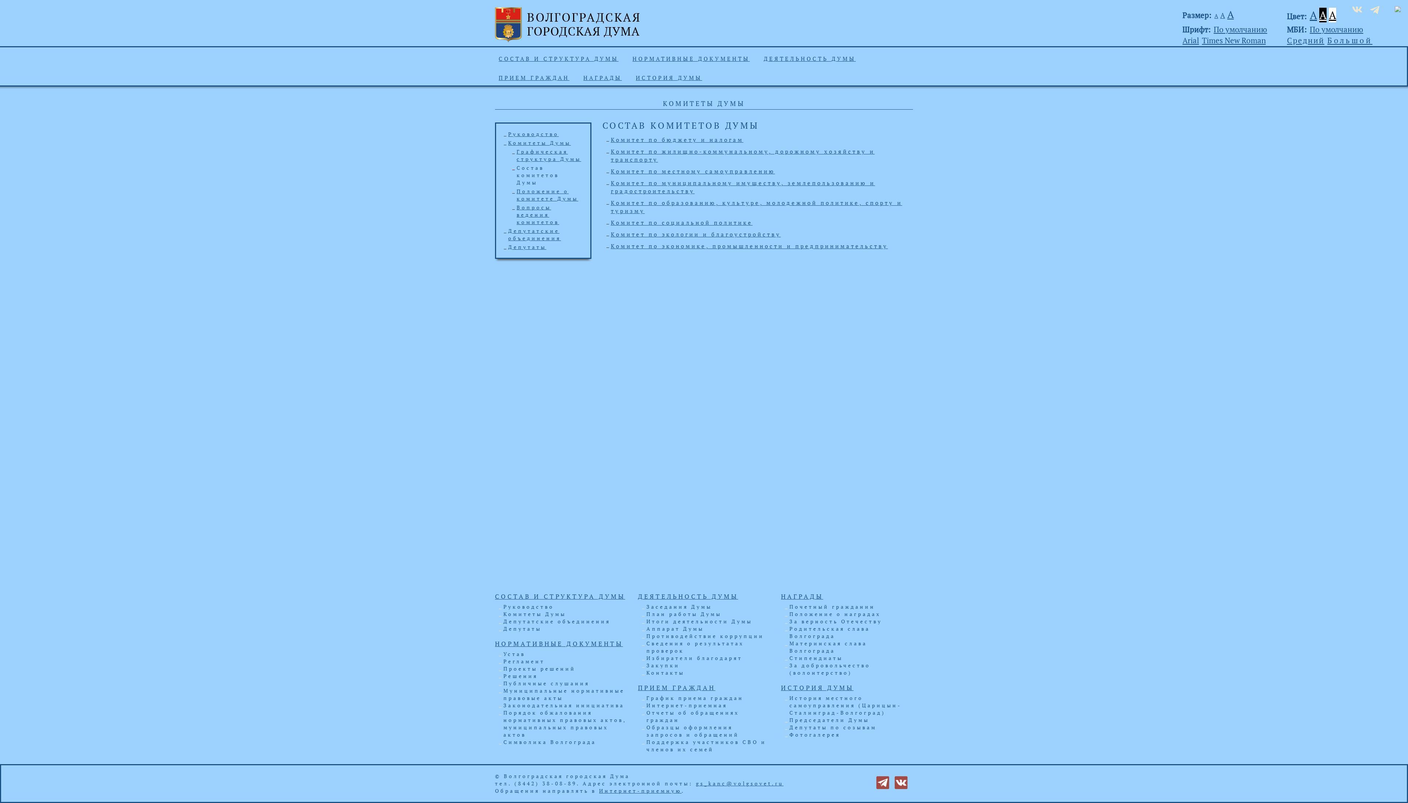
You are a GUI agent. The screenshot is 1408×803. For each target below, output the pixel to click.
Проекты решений (539, 668)
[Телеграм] (882, 781)
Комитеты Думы (539, 142)
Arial (1190, 40)
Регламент (524, 661)
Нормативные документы (691, 58)
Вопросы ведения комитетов (538, 214)
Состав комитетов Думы (538, 175)
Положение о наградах (835, 613)
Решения (520, 675)
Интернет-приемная (686, 705)
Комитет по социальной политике (682, 222)
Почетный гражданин (832, 606)
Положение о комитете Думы (547, 195)
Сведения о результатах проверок (695, 647)
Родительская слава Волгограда (829, 632)
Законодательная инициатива (563, 705)
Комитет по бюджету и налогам (677, 139)
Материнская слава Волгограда (828, 647)
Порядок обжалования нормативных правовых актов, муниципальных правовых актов (564, 723)
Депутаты (527, 246)
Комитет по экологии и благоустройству (696, 234)
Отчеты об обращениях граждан (692, 716)
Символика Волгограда (549, 741)
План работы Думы (684, 613)
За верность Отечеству (835, 621)
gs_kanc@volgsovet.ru (740, 783)
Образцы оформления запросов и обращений (692, 731)
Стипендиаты (816, 657)
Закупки (663, 665)
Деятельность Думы (810, 58)
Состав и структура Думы (559, 58)
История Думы (669, 77)
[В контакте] (901, 781)
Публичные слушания (546, 683)
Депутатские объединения (534, 234)
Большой (1349, 40)
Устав (514, 653)
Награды (602, 77)
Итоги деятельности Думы (699, 621)
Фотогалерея (814, 734)
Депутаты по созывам (833, 727)
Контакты (665, 672)
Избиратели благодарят (694, 657)
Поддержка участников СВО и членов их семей (706, 745)
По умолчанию (1240, 29)
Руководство (533, 134)
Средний (1305, 40)
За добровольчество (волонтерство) (829, 669)
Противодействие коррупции (705, 635)
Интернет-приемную (640, 790)
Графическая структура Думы (549, 155)
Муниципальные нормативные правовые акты (564, 694)
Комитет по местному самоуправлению (693, 171)
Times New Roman (1234, 40)
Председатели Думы (829, 719)
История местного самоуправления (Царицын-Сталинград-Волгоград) (845, 705)
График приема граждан (695, 697)
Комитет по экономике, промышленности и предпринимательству (749, 246)
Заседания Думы (679, 606)
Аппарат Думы (675, 628)
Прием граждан (534, 77)
